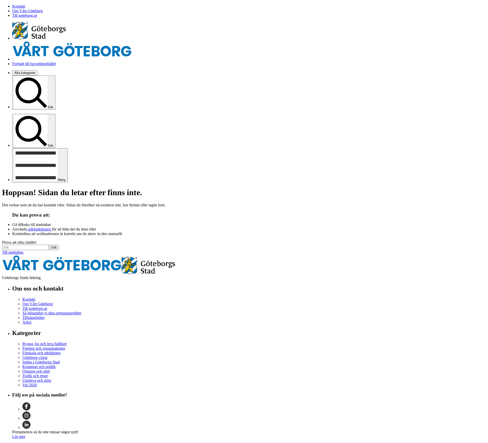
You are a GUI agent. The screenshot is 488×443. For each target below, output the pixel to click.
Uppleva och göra (36, 380)
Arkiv (27, 322)
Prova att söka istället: (19, 242)
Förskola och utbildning (41, 353)
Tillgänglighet (33, 317)
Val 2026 (29, 385)
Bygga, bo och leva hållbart (44, 344)
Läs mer (18, 436)
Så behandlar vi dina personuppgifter (51, 313)
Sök (54, 247)
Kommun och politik (39, 366)
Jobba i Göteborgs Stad (41, 362)
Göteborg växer (35, 357)
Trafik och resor (35, 376)
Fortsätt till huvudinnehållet (34, 64)
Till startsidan (12, 252)
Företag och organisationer (43, 348)
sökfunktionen (39, 229)
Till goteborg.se (24, 15)
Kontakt (18, 6)
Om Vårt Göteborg (27, 11)
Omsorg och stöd (36, 371)
